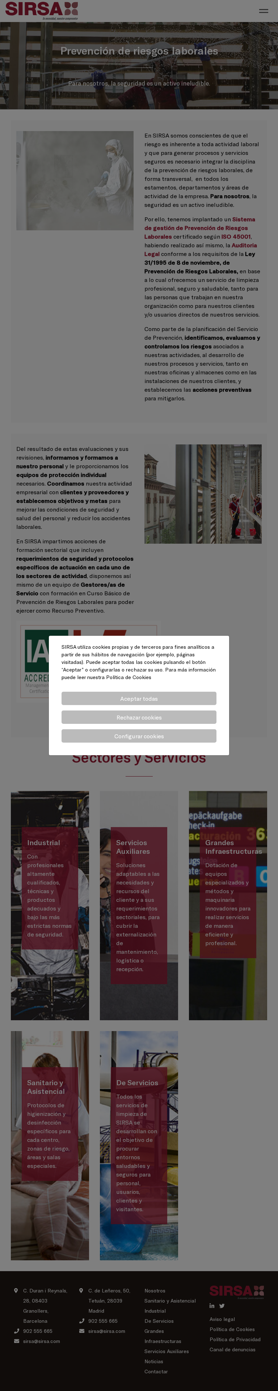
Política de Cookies (128, 677)
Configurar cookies (139, 736)
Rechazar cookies (139, 717)
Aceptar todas (139, 698)
